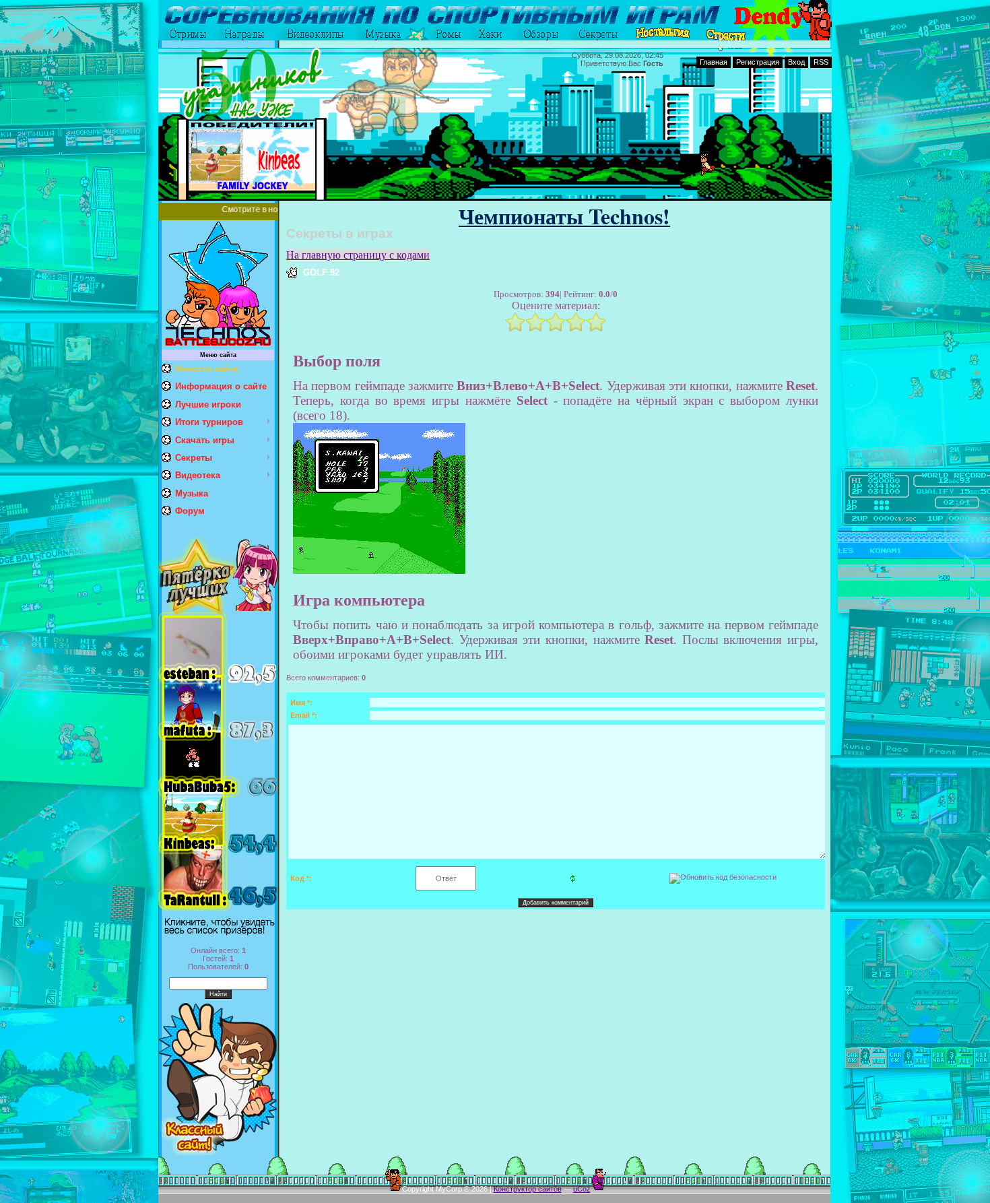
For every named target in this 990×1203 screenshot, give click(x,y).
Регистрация (757, 62)
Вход (796, 62)
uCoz (582, 1189)
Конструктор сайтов (528, 1189)
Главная (713, 62)
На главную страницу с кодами (358, 255)
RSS (821, 62)
